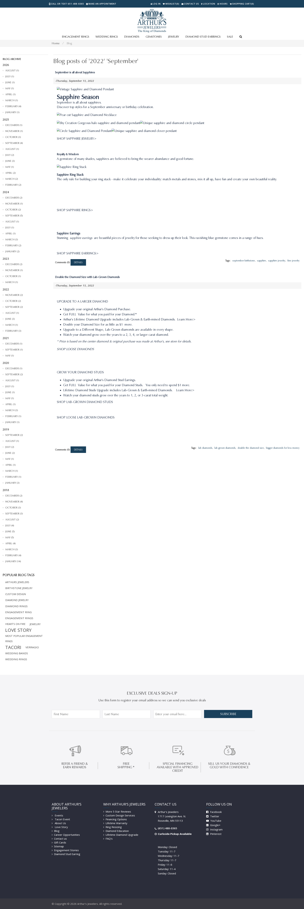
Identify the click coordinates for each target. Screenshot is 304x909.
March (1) (11, 100)
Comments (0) (62, 262)
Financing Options (116, 819)
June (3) (10, 161)
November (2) (14, 295)
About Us (60, 823)
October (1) (13, 276)
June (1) (10, 82)
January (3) (12, 482)
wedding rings (16, 659)
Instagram (216, 829)
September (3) (14, 513)
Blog (69, 43)
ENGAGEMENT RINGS (75, 36)
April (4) (10, 543)
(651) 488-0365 (167, 828)
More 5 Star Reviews (118, 811)
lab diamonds (205, 447)
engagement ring (18, 612)
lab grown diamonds (225, 447)
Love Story (61, 827)
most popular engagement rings (24, 638)
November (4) (14, 501)
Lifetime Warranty (116, 823)
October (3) (13, 137)
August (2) (12, 519)
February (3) (13, 330)
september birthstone (243, 260)
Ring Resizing (114, 827)
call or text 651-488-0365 (67, 3)
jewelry (35, 624)
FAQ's (109, 838)
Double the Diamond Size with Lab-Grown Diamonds (87, 277)
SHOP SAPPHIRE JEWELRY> (77, 139)
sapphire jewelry (276, 260)
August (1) (12, 70)
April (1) (10, 94)
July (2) (9, 155)
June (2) (10, 452)
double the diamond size (251, 447)
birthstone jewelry (18, 588)
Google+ (214, 825)
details (78, 262)
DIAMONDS (131, 36)
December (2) (13, 197)
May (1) (9, 88)
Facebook (215, 812)
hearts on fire (15, 624)
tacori (13, 647)
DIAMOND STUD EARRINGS (203, 36)
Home (56, 43)
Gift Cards (60, 842)
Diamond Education (117, 831)
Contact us (60, 838)
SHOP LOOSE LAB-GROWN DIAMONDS (86, 417)
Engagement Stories (66, 850)
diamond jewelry (16, 600)
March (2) (11, 178)
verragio (32, 647)
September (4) (14, 143)
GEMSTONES (154, 36)
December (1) (13, 125)
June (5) (10, 531)
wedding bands (16, 653)
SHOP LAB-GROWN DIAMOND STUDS (85, 402)
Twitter (214, 816)
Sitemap (59, 846)
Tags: (228, 260)
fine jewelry (293, 260)
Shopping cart (243, 3)
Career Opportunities (67, 834)
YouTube (215, 820)
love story (18, 630)
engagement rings (19, 618)
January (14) (13, 561)
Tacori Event (62, 819)
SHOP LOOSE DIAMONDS (75, 349)
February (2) (13, 184)
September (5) (14, 215)
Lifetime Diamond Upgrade (122, 834)
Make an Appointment (102, 3)
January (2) (12, 251)
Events (58, 815)
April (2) (10, 172)
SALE (230, 36)
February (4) (13, 106)
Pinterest (215, 834)
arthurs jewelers (17, 582)
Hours (224, 3)
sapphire (261, 260)
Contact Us (191, 3)
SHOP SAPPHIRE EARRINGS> (78, 253)
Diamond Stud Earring (67, 854)
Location (209, 3)
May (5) (9, 537)
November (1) (14, 131)
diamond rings (16, 606)
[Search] (240, 36)
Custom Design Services (120, 815)
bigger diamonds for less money (283, 447)
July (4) (9, 525)
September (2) (14, 307)
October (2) (13, 209)
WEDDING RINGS (107, 36)
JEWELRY (173, 36)
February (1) (13, 416)
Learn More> (186, 319)
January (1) (12, 112)
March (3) (11, 239)
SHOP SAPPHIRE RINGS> (75, 210)
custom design (15, 594)
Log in (157, 3)
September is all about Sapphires (75, 72)
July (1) (9, 76)
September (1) (14, 349)
